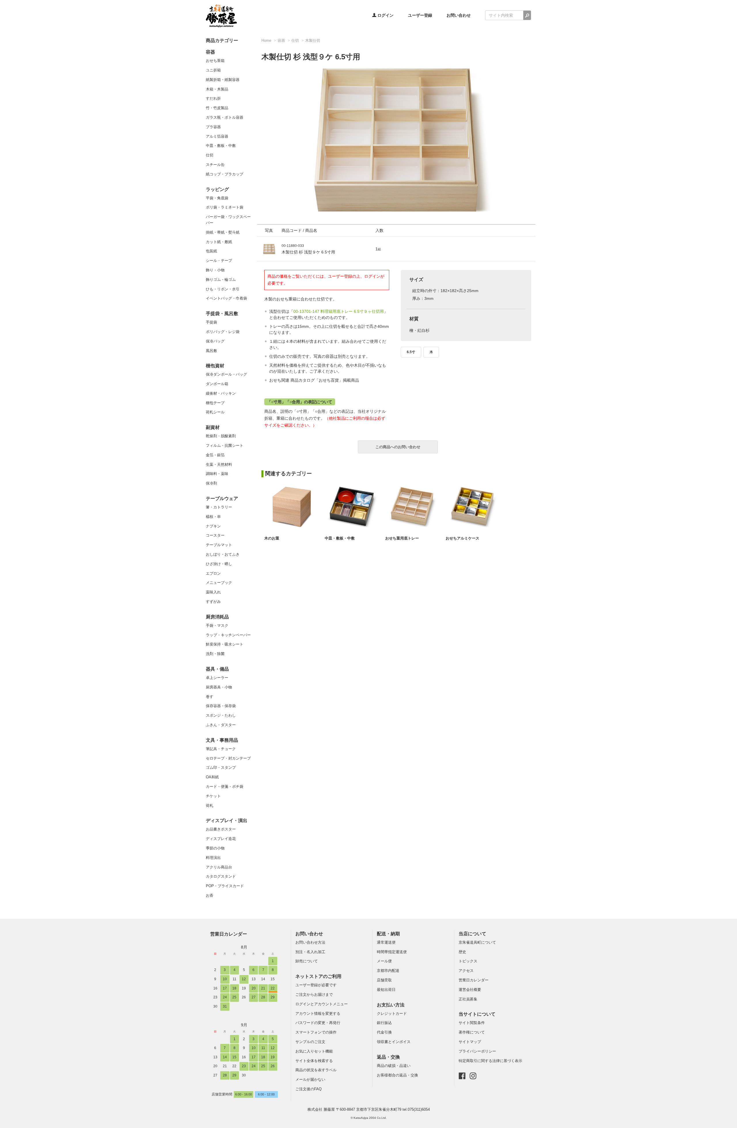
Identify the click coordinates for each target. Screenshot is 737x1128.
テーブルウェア (222, 498)
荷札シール (215, 412)
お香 (209, 895)
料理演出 (213, 858)
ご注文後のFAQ (308, 1089)
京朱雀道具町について (477, 942)
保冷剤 (211, 483)
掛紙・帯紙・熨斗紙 (223, 232)
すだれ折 (213, 98)
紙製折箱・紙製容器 (223, 79)
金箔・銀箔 (215, 455)
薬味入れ (213, 592)
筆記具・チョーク (221, 749)
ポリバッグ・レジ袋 (223, 332)
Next (538, 131)
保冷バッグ (215, 341)
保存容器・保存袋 (221, 706)
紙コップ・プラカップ (224, 174)
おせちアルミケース (462, 538)
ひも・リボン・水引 (223, 289)
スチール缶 (215, 164)
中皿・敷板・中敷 (221, 145)
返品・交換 (388, 1057)
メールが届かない (310, 1079)
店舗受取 (384, 980)
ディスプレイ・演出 (226, 820)
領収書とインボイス (394, 1042)
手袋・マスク (217, 625)
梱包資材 (215, 365)
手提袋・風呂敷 (222, 313)
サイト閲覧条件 (472, 1023)
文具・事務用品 (222, 740)
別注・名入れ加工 (310, 952)
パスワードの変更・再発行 (317, 1023)
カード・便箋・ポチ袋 (224, 786)
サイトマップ (470, 1042)
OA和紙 (212, 777)
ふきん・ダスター (221, 725)
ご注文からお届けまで (314, 994)
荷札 (209, 805)
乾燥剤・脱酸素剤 (221, 436)
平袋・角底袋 (217, 198)
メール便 (384, 961)
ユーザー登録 (420, 15)
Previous (254, 131)
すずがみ (213, 601)
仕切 (209, 155)
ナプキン (213, 526)
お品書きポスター (221, 829)
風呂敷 (211, 351)
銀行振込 (384, 1023)
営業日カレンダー (228, 933)
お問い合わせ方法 (310, 942)
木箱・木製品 (217, 89)
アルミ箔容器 (217, 136)
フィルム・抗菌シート (224, 445)
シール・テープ (219, 260)
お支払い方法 (390, 1004)
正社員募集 (468, 999)
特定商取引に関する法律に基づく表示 (490, 1061)
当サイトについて (477, 1014)
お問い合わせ (459, 15)
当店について (472, 933)
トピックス (468, 961)
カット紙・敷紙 (219, 242)
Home (266, 40)
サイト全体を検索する (314, 1061)
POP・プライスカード (225, 886)
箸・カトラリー (219, 507)
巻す (209, 696)
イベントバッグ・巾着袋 (226, 298)
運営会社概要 (470, 989)
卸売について (306, 961)
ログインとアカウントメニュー (321, 1004)
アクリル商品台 (219, 867)
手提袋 (211, 322)
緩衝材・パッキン (221, 393)
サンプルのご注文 (310, 1042)
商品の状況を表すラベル (316, 1070)
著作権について (472, 1032)
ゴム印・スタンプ (221, 767)
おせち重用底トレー (402, 538)
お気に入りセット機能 (314, 1051)
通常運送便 (386, 942)
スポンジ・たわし (221, 715)
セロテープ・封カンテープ (228, 758)
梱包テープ (215, 403)
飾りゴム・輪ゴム (221, 279)
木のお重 (271, 538)
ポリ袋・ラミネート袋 (224, 207)
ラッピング (217, 189)
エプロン (213, 573)
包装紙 (211, 251)
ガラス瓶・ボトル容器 (224, 117)
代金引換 (384, 1032)
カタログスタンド (221, 876)
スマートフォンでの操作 (316, 1032)
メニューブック (219, 582)
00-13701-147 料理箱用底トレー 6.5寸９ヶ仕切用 (338, 311)
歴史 (462, 952)
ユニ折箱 (213, 70)
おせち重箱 (215, 60)
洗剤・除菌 (215, 654)
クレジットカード (392, 1013)
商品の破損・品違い (394, 1065)
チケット (213, 796)
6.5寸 (411, 352)
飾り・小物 (215, 270)
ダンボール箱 (217, 384)
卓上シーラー (217, 677)
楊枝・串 (213, 516)
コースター (215, 535)
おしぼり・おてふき (223, 554)
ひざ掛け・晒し (219, 564)
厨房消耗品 (217, 616)
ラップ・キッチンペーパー (228, 635)
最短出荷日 (386, 989)
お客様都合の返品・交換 (397, 1075)
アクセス (466, 970)
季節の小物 (215, 848)
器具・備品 (217, 669)
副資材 (213, 427)
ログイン (385, 15)
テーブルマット (219, 545)
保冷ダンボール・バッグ (226, 374)
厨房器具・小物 (219, 687)
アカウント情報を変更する (317, 1013)
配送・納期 (388, 933)
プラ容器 (213, 127)
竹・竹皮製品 (217, 108)
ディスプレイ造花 (221, 838)
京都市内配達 (388, 970)
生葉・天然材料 (219, 464)
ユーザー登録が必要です (316, 985)
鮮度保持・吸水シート (224, 644)
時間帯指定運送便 (392, 952)
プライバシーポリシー (477, 1051)
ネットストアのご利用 (318, 976)
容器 (210, 52)
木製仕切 (312, 40)
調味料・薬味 (217, 474)
